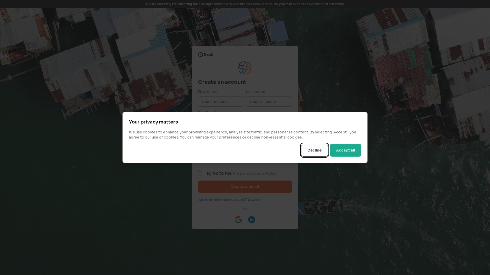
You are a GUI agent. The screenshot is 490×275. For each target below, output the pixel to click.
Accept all (345, 150)
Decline (315, 150)
